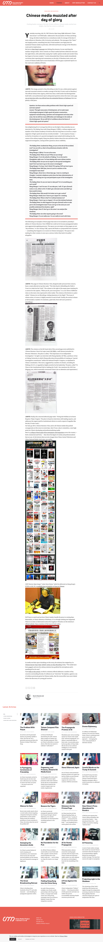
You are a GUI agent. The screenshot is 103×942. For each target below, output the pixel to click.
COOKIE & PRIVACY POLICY (43, 923)
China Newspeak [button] (8, 716)
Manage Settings (30, 939)
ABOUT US (38, 917)
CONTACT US (39, 919)
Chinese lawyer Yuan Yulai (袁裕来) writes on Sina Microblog (43, 665)
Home (52, 3)
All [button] (4, 714)
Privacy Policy (63, 936)
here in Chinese (59, 586)
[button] (99, 3)
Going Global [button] (7, 718)
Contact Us (92, 3)
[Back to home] (13, 3)
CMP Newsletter (78, 3)
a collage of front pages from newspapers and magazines (47, 432)
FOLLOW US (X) (40, 921)
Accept (13, 939)
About (67, 3)
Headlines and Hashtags (51, 11)
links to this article (34, 671)
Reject (20, 939)
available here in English (44, 586)
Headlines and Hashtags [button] (10, 720)
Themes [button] (59, 3)
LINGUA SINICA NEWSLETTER (77, 917)
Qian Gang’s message (38, 49)
